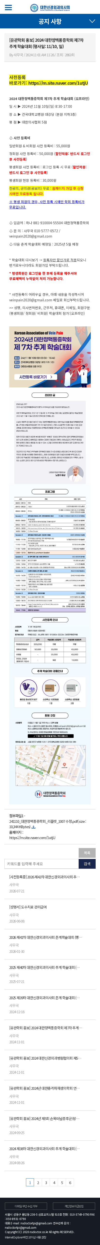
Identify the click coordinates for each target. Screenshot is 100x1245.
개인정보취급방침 (74, 1206)
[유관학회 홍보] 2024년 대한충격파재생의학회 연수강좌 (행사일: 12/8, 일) (46, 1088)
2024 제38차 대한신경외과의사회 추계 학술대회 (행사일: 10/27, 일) (46, 1148)
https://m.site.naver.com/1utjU (32, 837)
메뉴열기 (8, 7)
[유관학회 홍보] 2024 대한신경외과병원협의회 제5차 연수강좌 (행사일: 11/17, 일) (46, 1058)
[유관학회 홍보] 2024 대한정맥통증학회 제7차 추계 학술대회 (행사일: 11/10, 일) (46, 1027)
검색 (87, 863)
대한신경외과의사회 (50, 8)
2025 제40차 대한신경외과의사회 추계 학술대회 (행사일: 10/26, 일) (46, 967)
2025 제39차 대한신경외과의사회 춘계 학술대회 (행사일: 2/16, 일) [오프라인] (46, 997)
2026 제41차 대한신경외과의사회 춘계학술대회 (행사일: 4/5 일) (46, 937)
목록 (87, 852)
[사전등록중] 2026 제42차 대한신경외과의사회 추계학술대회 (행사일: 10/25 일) (46, 876)
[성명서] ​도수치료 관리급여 (28, 906)
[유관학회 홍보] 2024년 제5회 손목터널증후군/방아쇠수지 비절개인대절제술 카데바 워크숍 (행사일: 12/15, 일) (46, 1118)
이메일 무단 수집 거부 (26, 1206)
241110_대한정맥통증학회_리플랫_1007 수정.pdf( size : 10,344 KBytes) (47, 824)
